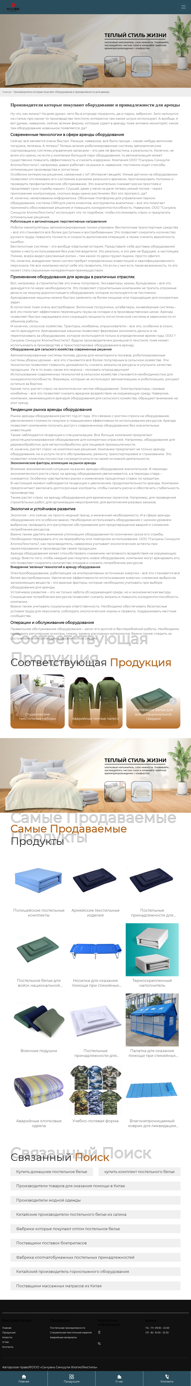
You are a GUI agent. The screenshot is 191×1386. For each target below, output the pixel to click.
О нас (119, 1378)
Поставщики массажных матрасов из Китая (59, 1286)
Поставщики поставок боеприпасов (51, 1243)
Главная (6, 92)
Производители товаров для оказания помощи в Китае (70, 1186)
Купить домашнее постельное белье (51, 1171)
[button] (173, 701)
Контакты (167, 1378)
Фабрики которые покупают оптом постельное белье (68, 1229)
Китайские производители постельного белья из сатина (71, 1214)
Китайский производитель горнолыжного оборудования (72, 1271)
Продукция (71, 1378)
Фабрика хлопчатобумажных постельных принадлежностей (75, 1257)
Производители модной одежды (48, 1200)
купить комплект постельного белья (139, 1171)
